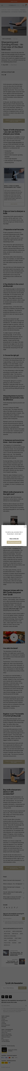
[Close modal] (25, 526)
